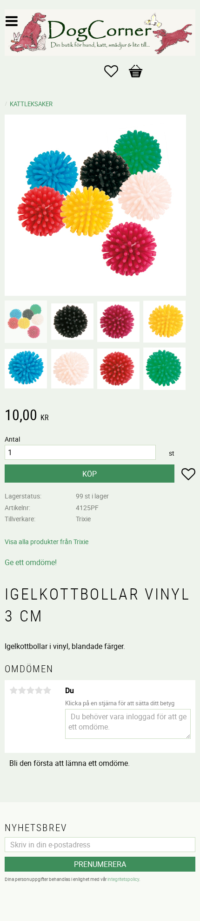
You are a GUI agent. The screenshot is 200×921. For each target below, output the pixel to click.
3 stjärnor (30, 690)
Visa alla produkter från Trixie (46, 541)
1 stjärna (13, 690)
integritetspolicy (123, 879)
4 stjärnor (38, 690)
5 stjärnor (47, 690)
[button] (115, 71)
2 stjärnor (22, 690)
